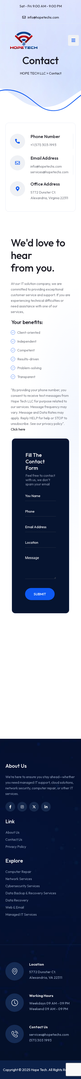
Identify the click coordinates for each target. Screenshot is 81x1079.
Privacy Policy (15, 846)
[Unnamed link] (22, 807)
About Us (12, 832)
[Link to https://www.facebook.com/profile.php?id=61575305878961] (10, 807)
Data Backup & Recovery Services (30, 893)
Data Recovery (16, 900)
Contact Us (13, 839)
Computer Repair (18, 871)
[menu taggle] (73, 40)
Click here (18, 429)
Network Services (18, 879)
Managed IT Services (21, 914)
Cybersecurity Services (22, 886)
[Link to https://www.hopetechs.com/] (23, 40)
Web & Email (14, 907)
